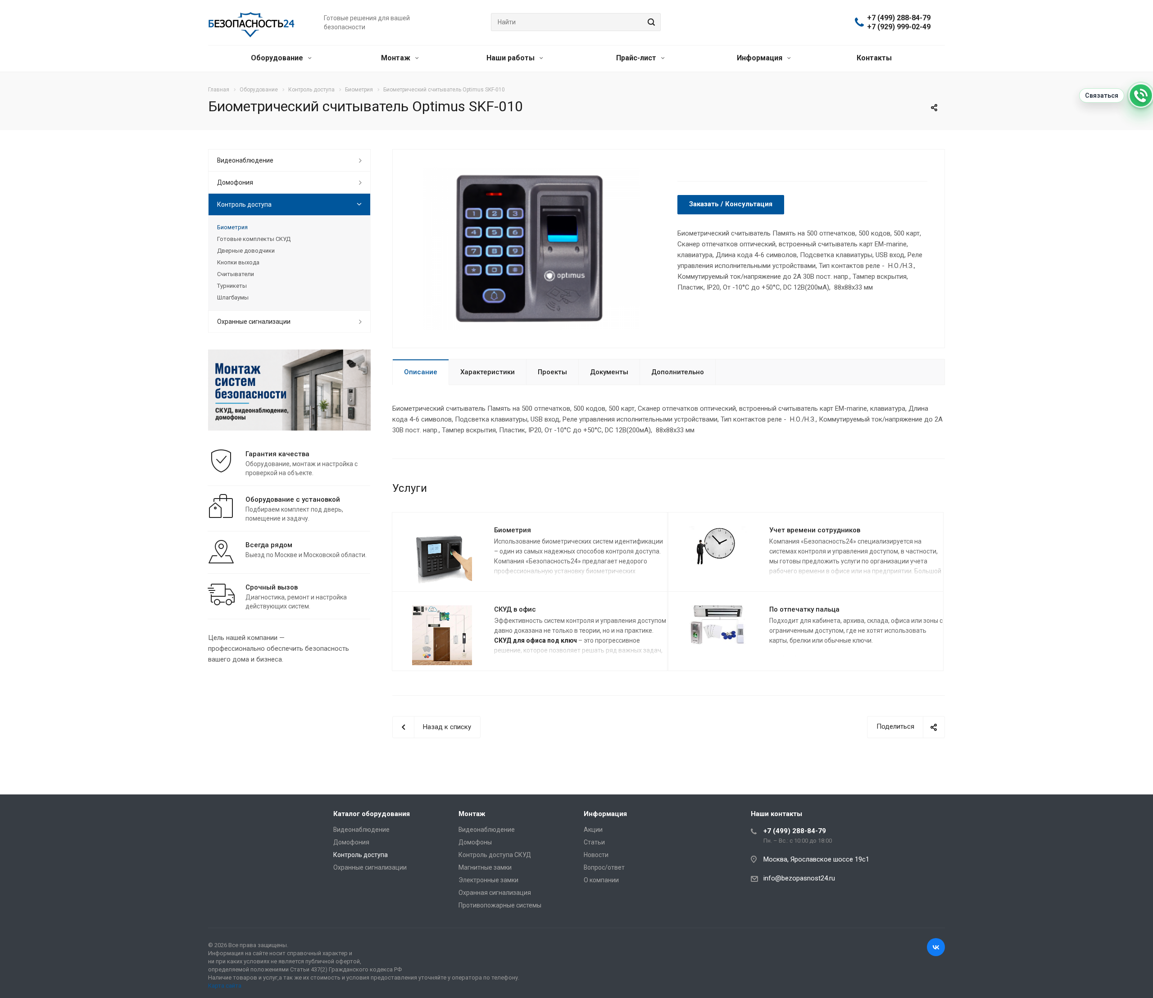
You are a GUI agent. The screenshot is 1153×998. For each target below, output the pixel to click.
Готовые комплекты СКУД (254, 239)
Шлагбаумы (233, 297)
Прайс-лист (637, 58)
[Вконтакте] (936, 947)
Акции (593, 829)
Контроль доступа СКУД (494, 854)
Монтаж (396, 58)
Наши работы (511, 58)
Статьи (594, 842)
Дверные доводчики (246, 250)
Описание (420, 372)
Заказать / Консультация (730, 204)
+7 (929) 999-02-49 (899, 27)
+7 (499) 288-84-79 (899, 18)
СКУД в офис (515, 609)
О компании (601, 880)
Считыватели (235, 274)
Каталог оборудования (371, 814)
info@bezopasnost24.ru (799, 878)
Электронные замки (488, 880)
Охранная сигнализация (494, 892)
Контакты (874, 58)
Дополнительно (677, 372)
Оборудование (278, 58)
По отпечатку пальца (804, 609)
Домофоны (475, 842)
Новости (596, 854)
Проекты (552, 372)
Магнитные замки (485, 867)
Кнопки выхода (238, 262)
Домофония (235, 182)
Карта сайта (224, 985)
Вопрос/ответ (604, 867)
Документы (609, 372)
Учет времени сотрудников (814, 530)
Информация (760, 58)
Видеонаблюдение (245, 160)
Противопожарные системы (499, 905)
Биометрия (512, 530)
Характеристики (487, 372)
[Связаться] (1141, 95)
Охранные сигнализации (254, 321)
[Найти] (650, 22)
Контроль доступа (244, 204)
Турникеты (232, 285)
